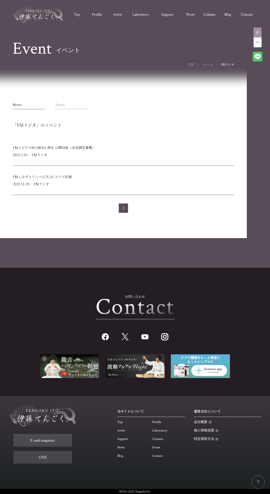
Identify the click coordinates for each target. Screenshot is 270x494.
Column (157, 439)
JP (257, 32)
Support (122, 439)
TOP (191, 64)
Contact (157, 456)
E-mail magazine (42, 440)
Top (120, 422)
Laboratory (159, 430)
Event (60, 104)
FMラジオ (39, 154)
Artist (121, 430)
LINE (43, 457)
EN (257, 42)
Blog (120, 456)
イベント (207, 64)
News (17, 104)
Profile (156, 422)
